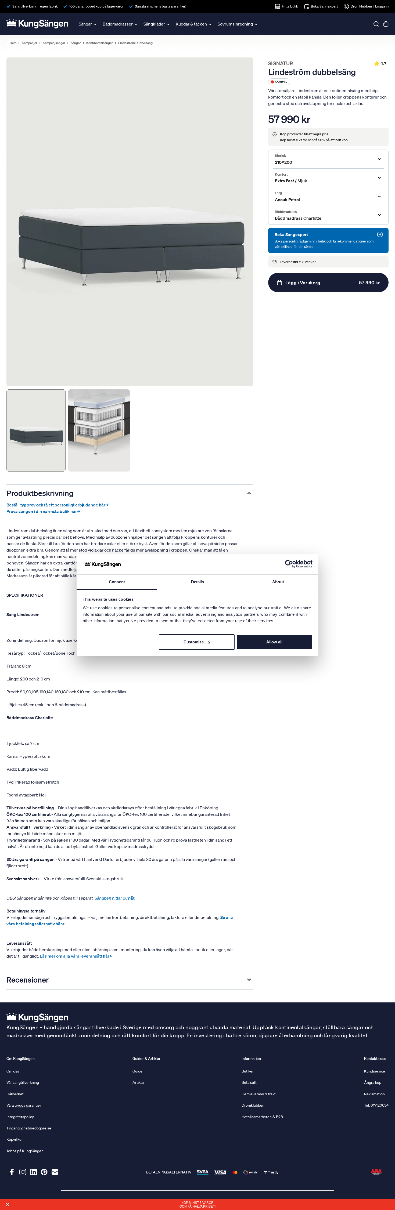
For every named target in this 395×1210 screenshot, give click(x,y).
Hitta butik (290, 6)
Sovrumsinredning (235, 24)
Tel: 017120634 (376, 1105)
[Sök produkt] (376, 24)
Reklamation (374, 1094)
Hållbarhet (15, 1094)
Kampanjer (29, 43)
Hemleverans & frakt (259, 1094)
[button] (7, 1204)
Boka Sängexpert (324, 6)
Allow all (274, 642)
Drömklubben (361, 6)
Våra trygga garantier (23, 1105)
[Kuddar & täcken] (210, 24)
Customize (194, 642)
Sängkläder (154, 24)
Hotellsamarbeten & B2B (262, 1116)
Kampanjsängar (54, 43)
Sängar (85, 24)
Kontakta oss (375, 1058)
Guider (138, 1071)
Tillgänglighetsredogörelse (28, 1128)
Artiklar (138, 1082)
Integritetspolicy (20, 1116)
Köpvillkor (14, 1139)
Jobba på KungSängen (25, 1151)
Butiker (248, 1071)
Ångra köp (372, 1082)
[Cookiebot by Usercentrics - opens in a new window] (289, 564)
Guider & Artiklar (146, 1058)
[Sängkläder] (169, 24)
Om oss (12, 1071)
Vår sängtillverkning (22, 1082)
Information (251, 1058)
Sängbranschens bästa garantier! (160, 6)
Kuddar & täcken (191, 24)
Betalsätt (249, 1082)
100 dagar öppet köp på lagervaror (96, 6)
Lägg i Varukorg (332, 282)
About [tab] (278, 581)
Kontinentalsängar (99, 43)
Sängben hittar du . (115, 898)
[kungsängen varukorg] (386, 24)
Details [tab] (197, 581)
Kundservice (374, 1071)
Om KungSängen (20, 1058)
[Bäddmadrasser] (136, 24)
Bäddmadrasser (118, 24)
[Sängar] (95, 24)
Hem (13, 43)
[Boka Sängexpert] (380, 234)
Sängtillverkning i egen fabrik (35, 6)
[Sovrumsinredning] (256, 24)
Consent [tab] (117, 581)
